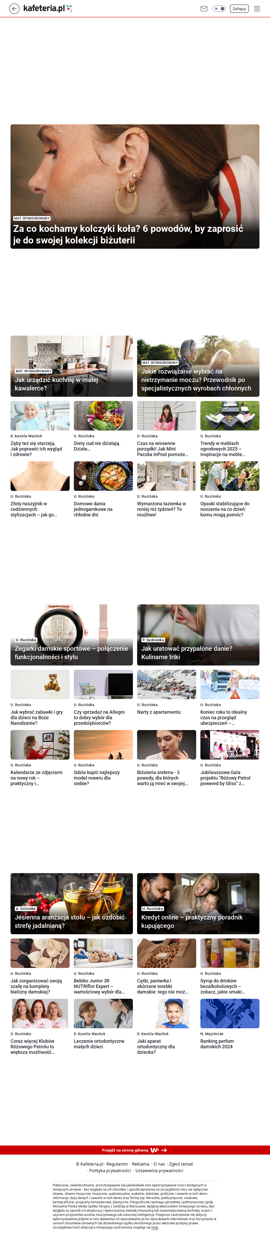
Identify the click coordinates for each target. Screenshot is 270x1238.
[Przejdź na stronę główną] (14, 12)
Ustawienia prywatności (158, 1170)
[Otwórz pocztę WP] (204, 8)
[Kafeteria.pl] (52, 8)
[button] (219, 9)
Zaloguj (239, 8)
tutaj (154, 1227)
